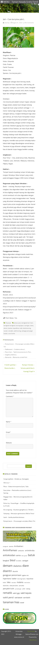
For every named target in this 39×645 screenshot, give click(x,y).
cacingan (27, 325)
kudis (4, 582)
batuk (31, 555)
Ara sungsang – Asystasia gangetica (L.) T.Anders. (18, 510)
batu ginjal (24, 556)
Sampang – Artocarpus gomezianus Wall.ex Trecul (18, 513)
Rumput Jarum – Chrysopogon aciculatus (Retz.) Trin (19, 521)
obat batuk (27, 582)
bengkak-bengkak (9, 325)
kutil (21, 328)
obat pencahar (13, 586)
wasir (22, 602)
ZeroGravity (31, 631)
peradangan (18, 589)
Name (8, 421)
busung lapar (20, 325)
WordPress (33, 640)
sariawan (18, 597)
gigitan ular (25, 575)
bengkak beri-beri (27, 323)
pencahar (21, 586)
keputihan (16, 328)
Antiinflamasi (10, 550)
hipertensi (7, 578)
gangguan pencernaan (12, 575)
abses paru (17, 323)
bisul (12, 560)
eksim (5, 328)
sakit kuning (17, 331)
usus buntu (11, 333)
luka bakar (13, 582)
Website (9, 442)
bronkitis (18, 561)
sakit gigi (16, 593)
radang (28, 589)
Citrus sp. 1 (6, 483)
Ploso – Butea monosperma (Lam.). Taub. (16, 486)
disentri (7, 571)
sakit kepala (26, 593)
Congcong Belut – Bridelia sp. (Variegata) (16, 479)
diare (31, 325)
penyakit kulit (8, 588)
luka (9, 582)
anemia (11, 546)
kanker (10, 328)
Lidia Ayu (7, 23)
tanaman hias (11, 602)
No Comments (29, 23)
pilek (23, 589)
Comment (10, 396)
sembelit (26, 597)
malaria (20, 582)
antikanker (21, 551)
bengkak (6, 560)
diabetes (17, 566)
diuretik (15, 571)
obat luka (6, 585)
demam (7, 565)
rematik (10, 331)
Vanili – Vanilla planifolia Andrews (13, 517)
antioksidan (9, 555)
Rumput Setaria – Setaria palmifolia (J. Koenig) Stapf (28, 368)
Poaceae (8, 323)
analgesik (5, 546)
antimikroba (30, 550)
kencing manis (21, 579)
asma (18, 555)
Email (8, 432)
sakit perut (8, 597)
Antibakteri (18, 546)
